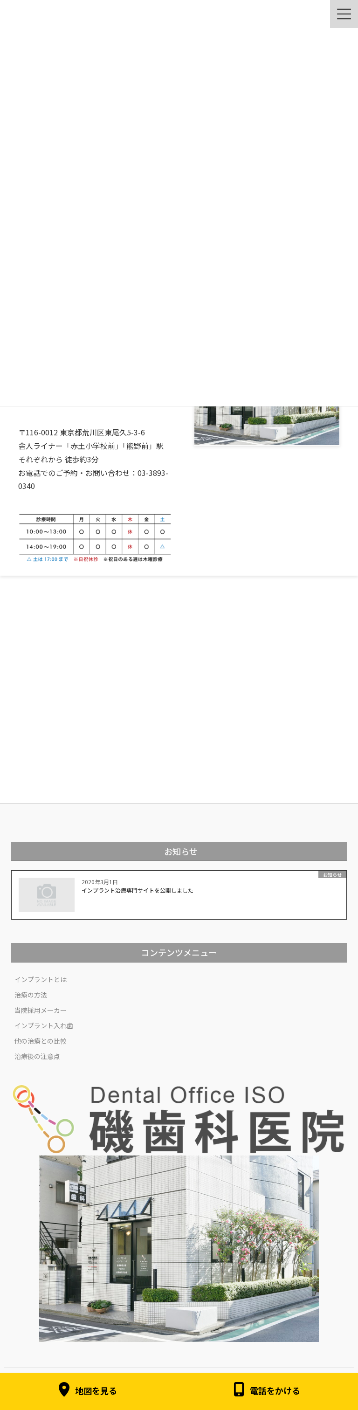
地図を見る (96, 1390)
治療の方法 (30, 994)
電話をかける (275, 1390)
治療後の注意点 (37, 1056)
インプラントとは (40, 979)
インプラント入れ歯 (43, 1025)
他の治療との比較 (40, 1040)
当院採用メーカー (40, 1010)
